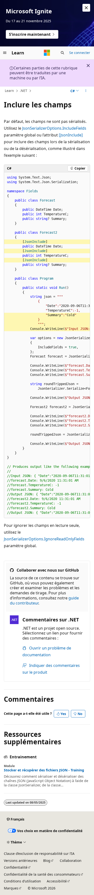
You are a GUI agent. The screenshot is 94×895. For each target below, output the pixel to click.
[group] (47, 345)
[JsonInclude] (71, 135)
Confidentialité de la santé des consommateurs (42, 874)
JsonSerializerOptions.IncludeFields (54, 128)
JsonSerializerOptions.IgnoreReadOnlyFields (44, 539)
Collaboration (70, 860)
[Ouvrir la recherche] (62, 52)
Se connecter (79, 52)
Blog (46, 860)
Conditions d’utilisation (22, 881)
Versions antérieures (20, 860)
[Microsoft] (47, 53)
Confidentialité (15, 867)
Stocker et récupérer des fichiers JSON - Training (44, 770)
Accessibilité (57, 881)
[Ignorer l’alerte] (86, 8)
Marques (11, 888)
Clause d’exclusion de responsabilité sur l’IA (39, 853)
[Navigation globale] (5, 52)
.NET (23, 90)
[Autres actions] (86, 91)
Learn (9, 90)
